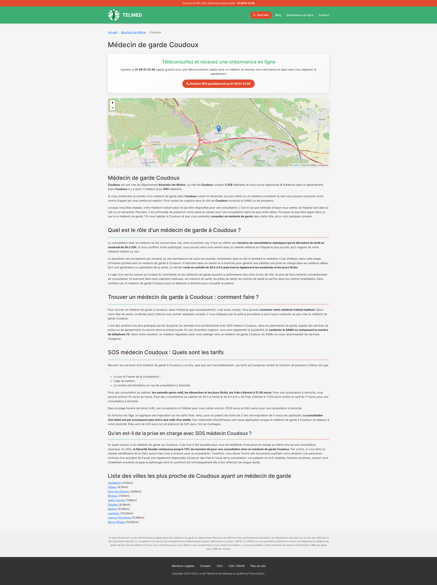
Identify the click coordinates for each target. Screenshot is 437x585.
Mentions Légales (183, 566)
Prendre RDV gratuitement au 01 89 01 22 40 (219, 83)
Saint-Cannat (117, 500)
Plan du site (257, 566)
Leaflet (295, 165)
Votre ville (263, 14)
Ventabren (115, 482)
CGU (220, 566)
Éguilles (113, 504)
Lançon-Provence (119, 517)
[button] (218, 128)
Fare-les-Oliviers (119, 491)
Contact (324, 15)
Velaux (112, 487)
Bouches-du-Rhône (133, 32)
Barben (113, 509)
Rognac (113, 495)
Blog (278, 15)
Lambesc (114, 513)
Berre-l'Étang (117, 522)
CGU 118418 (236, 566)
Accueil (112, 32)
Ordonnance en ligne (299, 15)
